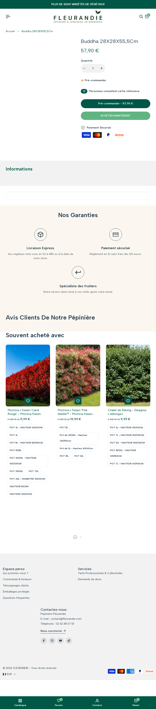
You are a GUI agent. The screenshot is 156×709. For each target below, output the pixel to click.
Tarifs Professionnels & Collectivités (100, 573)
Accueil (10, 31)
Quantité (86, 60)
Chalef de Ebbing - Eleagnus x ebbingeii (127, 412)
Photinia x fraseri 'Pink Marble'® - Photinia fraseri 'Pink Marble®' (75, 412)
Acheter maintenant (115, 115)
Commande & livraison (17, 579)
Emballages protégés (16, 591)
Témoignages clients (16, 585)
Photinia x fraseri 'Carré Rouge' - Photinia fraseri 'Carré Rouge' (24, 412)
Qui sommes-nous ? (15, 573)
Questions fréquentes (16, 598)
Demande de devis (89, 579)
